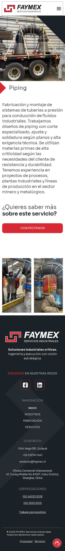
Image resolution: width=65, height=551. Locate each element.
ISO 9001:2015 (32, 503)
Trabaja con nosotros (32, 512)
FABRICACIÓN (32, 420)
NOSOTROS (32, 414)
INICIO (32, 408)
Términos (39, 541)
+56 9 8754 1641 (32, 455)
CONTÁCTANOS (32, 228)
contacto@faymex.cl (32, 461)
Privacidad (26, 541)
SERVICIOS (32, 427)
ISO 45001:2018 (32, 496)
